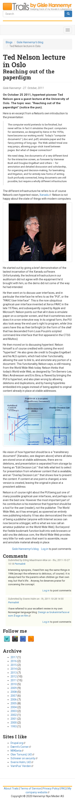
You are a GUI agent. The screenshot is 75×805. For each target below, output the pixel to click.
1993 (14, 726)
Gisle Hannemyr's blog (30, 42)
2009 (14, 688)
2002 (14, 714)
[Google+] (15, 638)
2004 (14, 707)
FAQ (63, 788)
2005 (14, 703)
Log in (44, 548)
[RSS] (31, 638)
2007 (14, 695)
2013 (14, 672)
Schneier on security (24, 758)
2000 (14, 722)
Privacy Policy (51, 788)
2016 (14, 661)
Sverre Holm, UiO (22, 762)
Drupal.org (18, 742)
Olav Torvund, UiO (22, 754)
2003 (14, 711)
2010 (14, 684)
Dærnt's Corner (21, 746)
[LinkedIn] (23, 638)
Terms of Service (30, 788)
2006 (14, 699)
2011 (14, 680)
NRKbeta (17, 750)
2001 (14, 718)
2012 (14, 676)
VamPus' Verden (22, 766)
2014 (14, 668)
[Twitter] (7, 638)
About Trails (11, 788)
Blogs (9, 42)
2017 (14, 657)
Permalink (20, 563)
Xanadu (45, 194)
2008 (14, 691)
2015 (14, 664)
